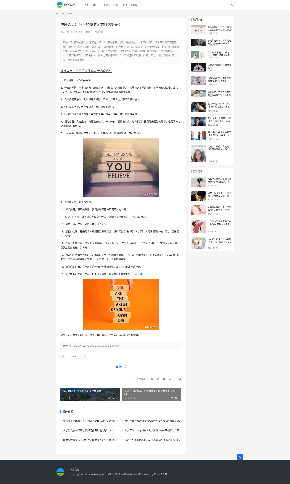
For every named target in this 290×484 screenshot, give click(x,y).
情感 (88, 31)
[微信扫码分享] (152, 379)
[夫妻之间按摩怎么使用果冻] (198, 67)
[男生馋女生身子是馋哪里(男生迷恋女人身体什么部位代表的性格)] (198, 135)
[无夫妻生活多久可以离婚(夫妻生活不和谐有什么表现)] (198, 243)
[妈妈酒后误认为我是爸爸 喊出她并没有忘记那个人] (198, 81)
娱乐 (95, 4)
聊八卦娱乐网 (160, 474)
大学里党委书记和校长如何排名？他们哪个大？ (88, 430)
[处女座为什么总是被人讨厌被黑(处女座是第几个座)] (198, 182)
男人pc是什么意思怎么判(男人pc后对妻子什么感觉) (219, 121)
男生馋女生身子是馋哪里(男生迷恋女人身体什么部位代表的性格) (220, 135)
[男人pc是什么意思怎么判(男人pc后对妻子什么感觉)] (198, 121)
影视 (124, 4)
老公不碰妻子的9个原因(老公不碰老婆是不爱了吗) (219, 106)
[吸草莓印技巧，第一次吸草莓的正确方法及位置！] (198, 210)
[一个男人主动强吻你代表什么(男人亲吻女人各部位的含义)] (198, 226)
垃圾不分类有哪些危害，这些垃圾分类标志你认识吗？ (153, 439)
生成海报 (142, 379)
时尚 (116, 4)
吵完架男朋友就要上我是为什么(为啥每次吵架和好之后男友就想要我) (220, 43)
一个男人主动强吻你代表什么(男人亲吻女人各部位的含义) (220, 224)
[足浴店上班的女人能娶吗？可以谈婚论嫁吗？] (198, 153)
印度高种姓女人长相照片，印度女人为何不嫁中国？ (91, 439)
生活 (105, 4)
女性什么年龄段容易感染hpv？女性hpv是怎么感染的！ (153, 420)
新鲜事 (134, 4)
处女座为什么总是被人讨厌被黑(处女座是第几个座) (152, 430)
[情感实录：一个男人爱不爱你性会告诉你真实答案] (198, 93)
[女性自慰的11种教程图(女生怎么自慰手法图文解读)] (198, 29)
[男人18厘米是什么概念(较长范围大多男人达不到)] (198, 54)
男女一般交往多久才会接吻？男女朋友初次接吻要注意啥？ (219, 196)
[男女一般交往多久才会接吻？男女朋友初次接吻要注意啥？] (198, 196)
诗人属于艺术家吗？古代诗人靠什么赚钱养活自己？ (91, 420)
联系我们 (74, 469)
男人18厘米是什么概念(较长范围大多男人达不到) (219, 55)
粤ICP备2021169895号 (129, 474)
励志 (84, 356)
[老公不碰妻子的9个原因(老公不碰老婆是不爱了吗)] (198, 107)
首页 (86, 4)
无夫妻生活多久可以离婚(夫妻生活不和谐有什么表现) (220, 241)
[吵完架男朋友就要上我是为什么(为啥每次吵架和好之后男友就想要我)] (198, 42)
